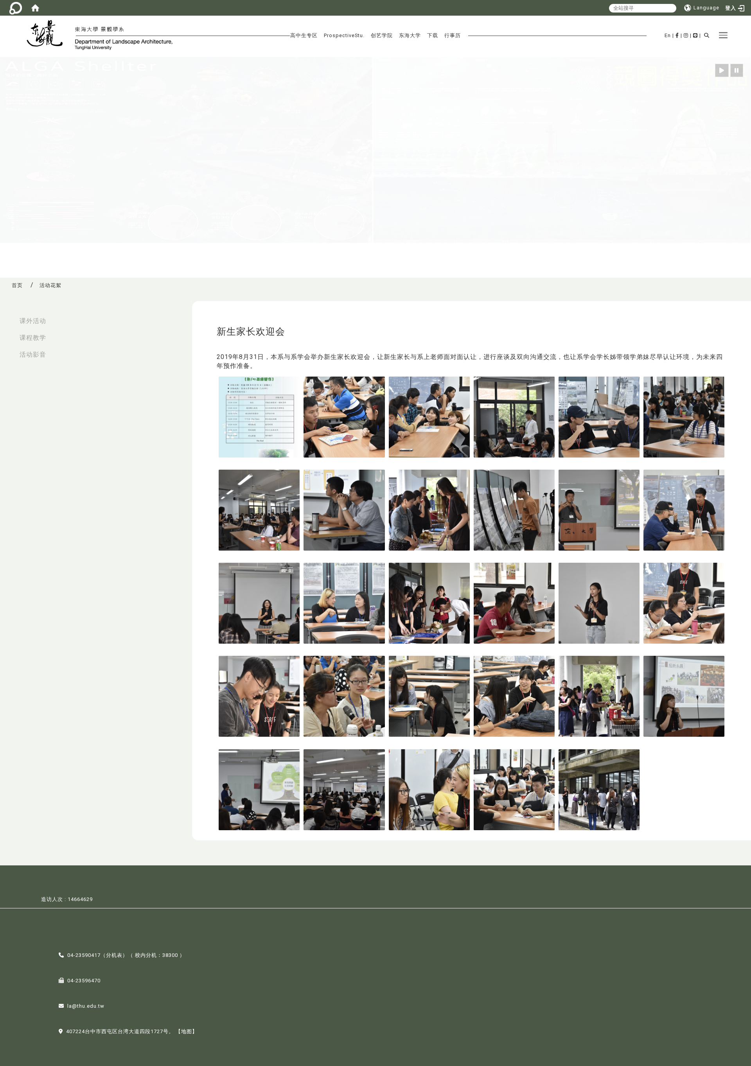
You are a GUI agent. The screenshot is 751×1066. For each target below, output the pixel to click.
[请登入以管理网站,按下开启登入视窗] (15, 8)
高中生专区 (304, 35)
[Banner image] (375, 150)
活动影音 (33, 354)
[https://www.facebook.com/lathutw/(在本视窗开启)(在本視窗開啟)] (677, 35)
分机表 (114, 955)
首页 (17, 285)
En (668, 35)
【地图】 (187, 1031)
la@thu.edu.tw (85, 1006)
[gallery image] (259, 416)
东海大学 (410, 35)
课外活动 (33, 321)
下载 (432, 35)
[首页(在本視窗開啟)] (35, 8)
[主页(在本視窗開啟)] (48, 34)
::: (8, 317)
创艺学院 (382, 35)
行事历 (452, 35)
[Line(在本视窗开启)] (695, 35)
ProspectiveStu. (344, 35)
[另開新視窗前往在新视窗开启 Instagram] (686, 35)
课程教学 (33, 337)
